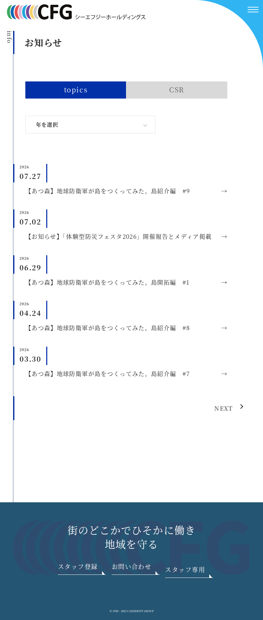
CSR (176, 89)
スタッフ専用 (185, 569)
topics (76, 89)
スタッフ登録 (78, 566)
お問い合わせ (132, 566)
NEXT (223, 408)
